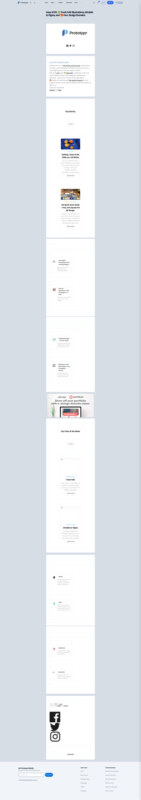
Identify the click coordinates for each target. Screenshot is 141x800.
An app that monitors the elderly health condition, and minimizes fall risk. (64, 345)
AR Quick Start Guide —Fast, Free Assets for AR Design (70, 208)
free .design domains (76, 80)
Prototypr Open (85, 779)
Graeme (52, 90)
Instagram (83, 791)
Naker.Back (62, 648)
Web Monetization (110, 779)
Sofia (59, 90)
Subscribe (49, 775)
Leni (57, 73)
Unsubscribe (70, 754)
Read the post (70, 175)
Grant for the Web (110, 775)
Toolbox (60, 2)
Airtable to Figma (70, 528)
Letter (60, 704)
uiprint (61, 576)
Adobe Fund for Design (112, 771)
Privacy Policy (109, 791)
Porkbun (59, 705)
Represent (62, 672)
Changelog (84, 783)
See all (70, 124)
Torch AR (65, 705)
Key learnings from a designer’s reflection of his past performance (63, 375)
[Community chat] (94, 2)
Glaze (60, 602)
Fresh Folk (69, 73)
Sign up (110, 2)
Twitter (83, 787)
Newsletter (69, 2)
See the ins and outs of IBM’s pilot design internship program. (63, 269)
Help (82, 771)
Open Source (84, 775)
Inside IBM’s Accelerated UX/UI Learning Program (64, 262)
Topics (52, 2)
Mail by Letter (109, 783)
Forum (76, 2)
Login (103, 2)
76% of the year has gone (71, 65)
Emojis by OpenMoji (111, 787)
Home (46, 2)
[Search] (30, 2)
